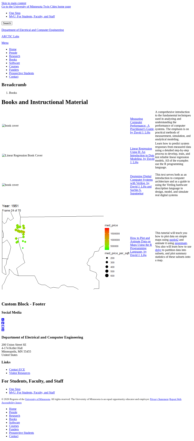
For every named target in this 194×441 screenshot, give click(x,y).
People (13, 412)
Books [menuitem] (13, 59)
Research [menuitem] (14, 56)
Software (14, 422)
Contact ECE (17, 369)
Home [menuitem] (12, 49)
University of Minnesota (37, 399)
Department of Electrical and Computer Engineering (33, 30)
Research (14, 415)
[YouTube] (97, 326)
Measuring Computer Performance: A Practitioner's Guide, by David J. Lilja (142, 125)
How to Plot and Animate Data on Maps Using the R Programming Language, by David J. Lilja (141, 246)
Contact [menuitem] (13, 76)
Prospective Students (21, 432)
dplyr (158, 250)
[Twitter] (97, 319)
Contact (13, 436)
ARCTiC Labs (10, 36)
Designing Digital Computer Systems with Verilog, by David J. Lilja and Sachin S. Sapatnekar (141, 185)
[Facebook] (97, 323)
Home (12, 408)
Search (7, 23)
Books (13, 419)
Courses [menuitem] (14, 66)
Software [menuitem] (14, 63)
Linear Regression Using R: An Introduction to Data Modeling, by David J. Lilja (142, 155)
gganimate (181, 243)
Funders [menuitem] (14, 69)
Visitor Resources (19, 373)
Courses (14, 426)
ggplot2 (173, 239)
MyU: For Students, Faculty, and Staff (32, 16)
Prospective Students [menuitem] (21, 73)
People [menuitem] (13, 52)
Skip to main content (14, 3)
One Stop (14, 13)
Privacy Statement (159, 399)
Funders (14, 429)
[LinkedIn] (97, 330)
